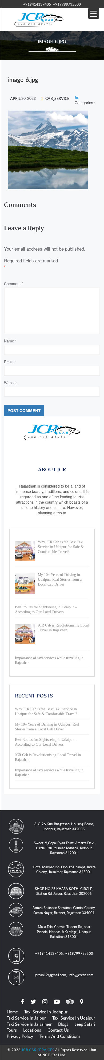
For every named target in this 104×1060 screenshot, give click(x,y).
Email (10, 361)
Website (11, 382)
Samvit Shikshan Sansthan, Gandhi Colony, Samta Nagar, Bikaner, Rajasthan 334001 (64, 910)
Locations (32, 1030)
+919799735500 (67, 4)
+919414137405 (37, 4)
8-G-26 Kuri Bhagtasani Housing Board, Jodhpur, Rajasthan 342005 (64, 826)
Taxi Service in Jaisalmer (29, 1024)
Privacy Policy (20, 1036)
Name (10, 341)
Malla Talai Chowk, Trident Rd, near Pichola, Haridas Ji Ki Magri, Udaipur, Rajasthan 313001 (64, 931)
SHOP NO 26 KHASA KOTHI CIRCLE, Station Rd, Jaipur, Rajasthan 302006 (64, 891)
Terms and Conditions (60, 1036)
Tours (12, 1030)
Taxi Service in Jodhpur (45, 1012)
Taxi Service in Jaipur (26, 1018)
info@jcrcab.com (81, 974)
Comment (13, 283)
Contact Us (58, 1030)
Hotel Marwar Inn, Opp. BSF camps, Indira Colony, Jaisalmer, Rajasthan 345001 (64, 869)
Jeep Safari (85, 1024)
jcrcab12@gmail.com (50, 974)
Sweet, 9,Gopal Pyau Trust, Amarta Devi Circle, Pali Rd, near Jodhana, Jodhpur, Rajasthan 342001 (64, 847)
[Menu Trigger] (93, 13)
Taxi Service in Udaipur (73, 1018)
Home (12, 1012)
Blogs (63, 1024)
